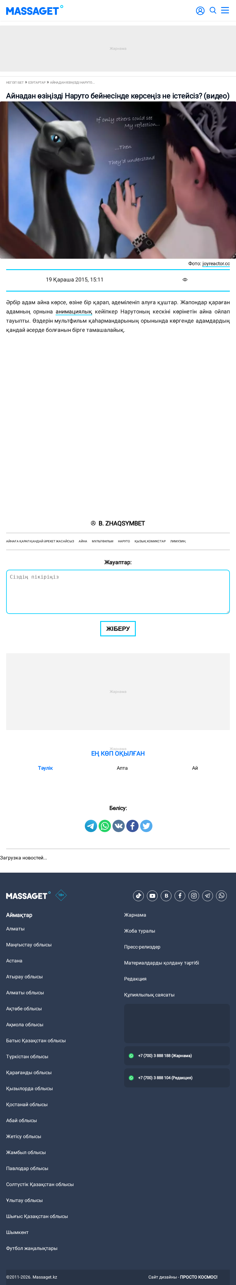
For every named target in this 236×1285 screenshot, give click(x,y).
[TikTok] (139, 896)
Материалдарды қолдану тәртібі (161, 963)
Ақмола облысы (24, 1025)
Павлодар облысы (27, 1168)
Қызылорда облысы (29, 1088)
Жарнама (135, 915)
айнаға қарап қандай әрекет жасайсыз (40, 541)
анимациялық (74, 311)
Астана (14, 961)
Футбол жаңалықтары (31, 1248)
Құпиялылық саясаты (149, 995)
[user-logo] (200, 14)
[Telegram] (208, 896)
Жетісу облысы (23, 1136)
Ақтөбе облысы (24, 1009)
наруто (124, 541)
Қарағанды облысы (29, 1072)
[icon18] (61, 895)
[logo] (34, 10)
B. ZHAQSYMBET (122, 523)
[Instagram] (194, 896)
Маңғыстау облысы (29, 945)
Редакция (135, 979)
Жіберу (118, 628)
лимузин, (178, 541)
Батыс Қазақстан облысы (36, 1040)
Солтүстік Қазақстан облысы (40, 1184)
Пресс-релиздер (142, 947)
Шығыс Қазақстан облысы (37, 1216)
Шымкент (17, 1232)
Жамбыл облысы (26, 1152)
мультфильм (102, 541)
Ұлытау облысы (24, 1200)
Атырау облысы (24, 977)
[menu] (225, 10)
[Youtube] (152, 896)
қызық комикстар (150, 541)
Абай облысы (21, 1120)
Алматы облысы (25, 993)
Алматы (15, 929)
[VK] (166, 896)
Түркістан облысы (27, 1056)
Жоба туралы (139, 931)
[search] (213, 10)
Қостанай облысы (27, 1104)
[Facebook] (180, 896)
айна (83, 541)
